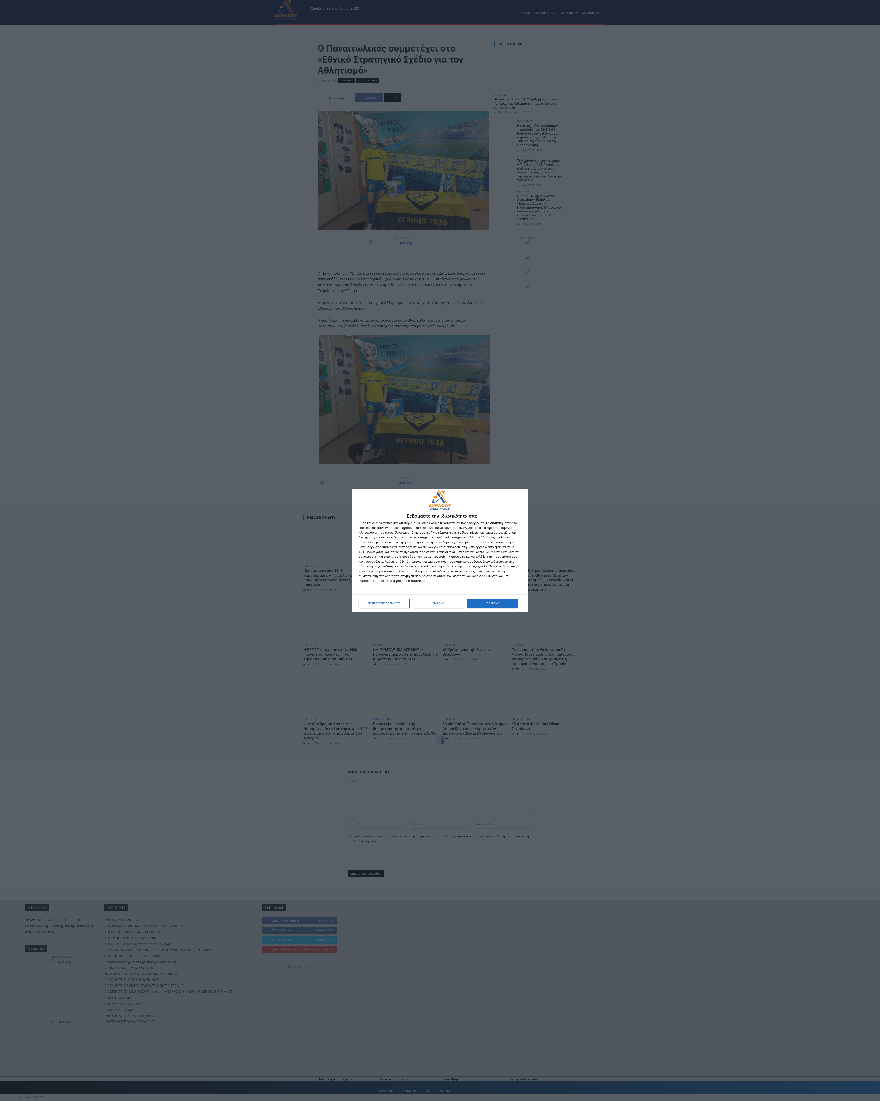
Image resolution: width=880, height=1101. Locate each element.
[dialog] (440, 550)
